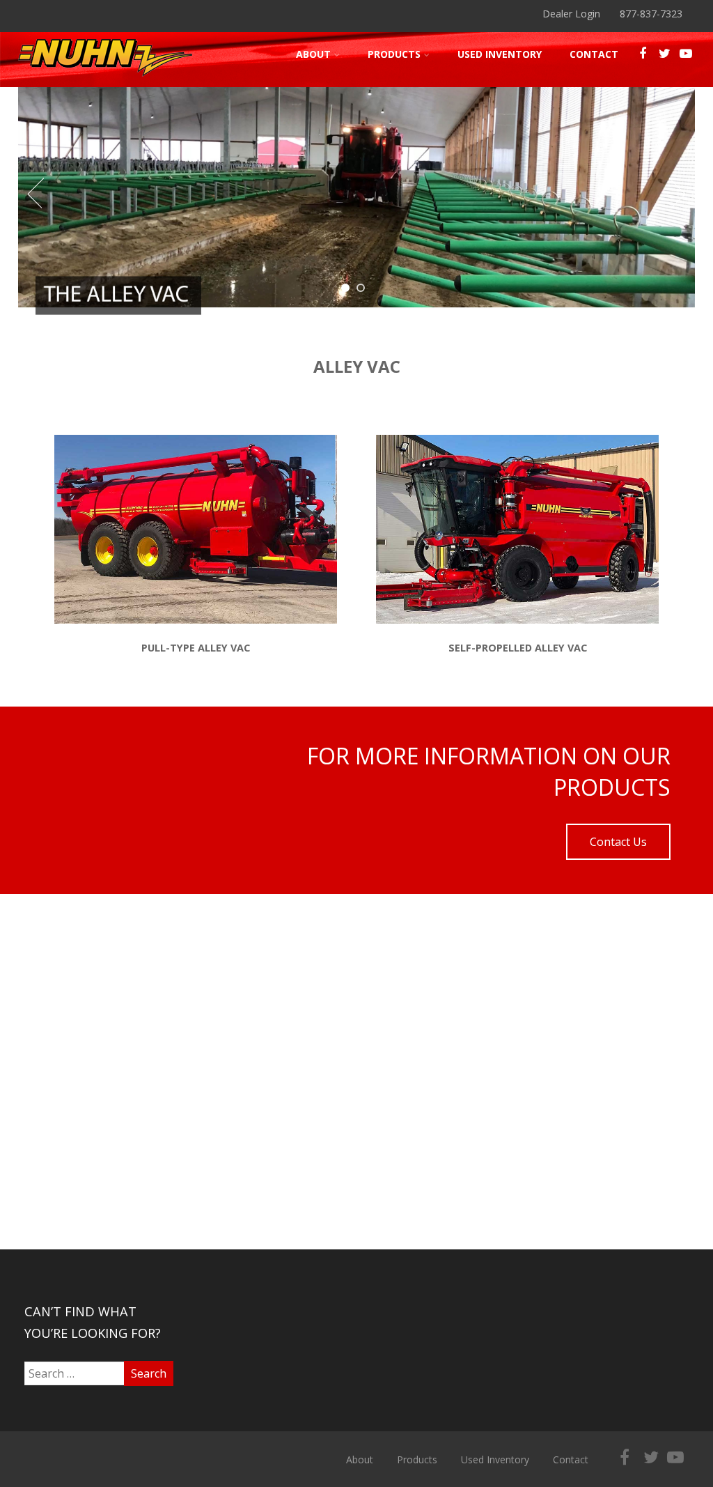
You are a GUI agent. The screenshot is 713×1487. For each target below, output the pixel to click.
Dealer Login (571, 13)
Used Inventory (499, 54)
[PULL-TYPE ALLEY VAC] (196, 619)
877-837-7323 (651, 13)
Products (394, 54)
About (313, 54)
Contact (594, 54)
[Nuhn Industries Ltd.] (105, 79)
